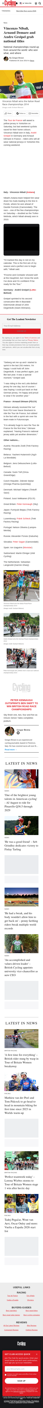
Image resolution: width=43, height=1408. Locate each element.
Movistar (28, 547)
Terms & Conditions (19, 1391)
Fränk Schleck (23, 518)
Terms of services (30, 338)
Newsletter (34, 113)
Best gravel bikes (32, 1311)
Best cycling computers (32, 1315)
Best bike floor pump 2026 (26, 11)
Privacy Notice (33, 340)
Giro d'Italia (30, 1296)
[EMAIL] (19, 732)
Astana (30, 192)
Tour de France (15, 120)
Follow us (22, 113)
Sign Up (21, 1381)
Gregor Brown (18, 58)
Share (9, 113)
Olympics (30, 1300)
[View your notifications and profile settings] (16, 3)
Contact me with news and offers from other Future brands (22, 1374)
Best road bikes (11, 1311)
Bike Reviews (31, 1325)
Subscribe (28, 3)
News (5, 23)
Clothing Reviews (32, 1330)
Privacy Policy (30, 1390)
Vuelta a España (12, 1300)
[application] (21, 237)
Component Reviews (11, 1330)
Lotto (33, 290)
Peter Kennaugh (24, 504)
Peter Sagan (19, 542)
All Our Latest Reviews (11, 1325)
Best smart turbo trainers (11, 1315)
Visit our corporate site (30, 1398)
